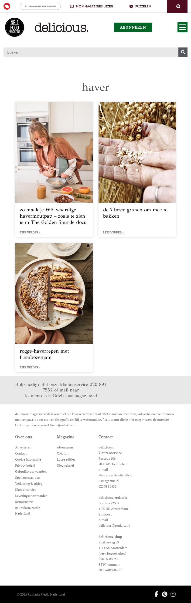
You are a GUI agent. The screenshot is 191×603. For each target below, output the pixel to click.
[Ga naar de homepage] (14, 27)
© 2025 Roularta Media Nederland (41, 594)
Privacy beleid (25, 465)
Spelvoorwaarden (27, 477)
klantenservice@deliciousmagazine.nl (61, 395)
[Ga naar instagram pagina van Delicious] (171, 594)
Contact (21, 453)
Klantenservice (25, 489)
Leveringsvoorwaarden (31, 495)
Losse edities (66, 459)
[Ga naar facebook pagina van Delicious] (155, 594)
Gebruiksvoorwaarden (31, 471)
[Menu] (182, 27)
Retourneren (24, 501)
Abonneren (65, 447)
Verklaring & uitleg (28, 483)
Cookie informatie (28, 459)
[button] (177, 6)
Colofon (62, 453)
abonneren (133, 27)
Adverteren (23, 447)
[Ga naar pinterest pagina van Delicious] (163, 594)
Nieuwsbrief (65, 465)
